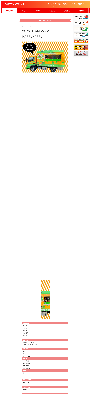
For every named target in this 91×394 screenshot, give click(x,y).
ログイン (24, 10)
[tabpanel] (45, 159)
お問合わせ (81, 10)
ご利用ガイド (52, 10)
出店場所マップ (9, 10)
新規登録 (38, 10)
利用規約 (66, 10)
